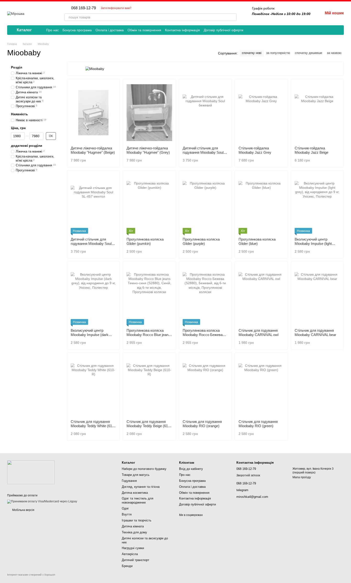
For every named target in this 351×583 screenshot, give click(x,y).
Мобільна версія (22, 510)
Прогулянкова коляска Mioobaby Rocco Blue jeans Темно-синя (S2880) (148, 334)
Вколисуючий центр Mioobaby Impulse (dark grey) (89, 334)
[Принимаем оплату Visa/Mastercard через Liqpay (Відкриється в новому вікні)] (42, 501)
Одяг (125, 508)
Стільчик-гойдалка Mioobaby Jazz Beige (311, 150)
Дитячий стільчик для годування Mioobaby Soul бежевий (203, 152)
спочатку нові (251, 53)
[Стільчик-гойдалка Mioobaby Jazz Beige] (317, 112)
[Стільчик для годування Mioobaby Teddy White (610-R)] (93, 386)
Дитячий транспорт (135, 560)
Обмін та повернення (144, 30)
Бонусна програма (77, 30)
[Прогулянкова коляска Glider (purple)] (205, 204)
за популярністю (278, 53)
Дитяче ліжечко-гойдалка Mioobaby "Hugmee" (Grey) (148, 150)
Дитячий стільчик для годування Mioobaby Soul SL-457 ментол (91, 243)
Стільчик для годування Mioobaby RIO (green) (258, 424)
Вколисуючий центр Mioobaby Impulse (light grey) (313, 243)
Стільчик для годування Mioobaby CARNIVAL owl (258, 332)
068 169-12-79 (83, 8)
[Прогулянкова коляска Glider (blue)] (261, 204)
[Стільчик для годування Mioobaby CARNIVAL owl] (261, 295)
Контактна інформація (182, 30)
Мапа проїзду (301, 477)
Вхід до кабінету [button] (191, 469)
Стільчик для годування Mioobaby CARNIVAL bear (315, 332)
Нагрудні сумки (133, 548)
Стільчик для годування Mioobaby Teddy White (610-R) (93, 426)
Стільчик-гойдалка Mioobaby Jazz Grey (255, 150)
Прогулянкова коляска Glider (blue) (257, 241)
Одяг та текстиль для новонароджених (137, 500)
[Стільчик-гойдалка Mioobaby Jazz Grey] (261, 112)
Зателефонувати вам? (116, 8)
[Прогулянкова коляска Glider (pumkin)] (149, 204)
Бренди (127, 566)
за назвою (334, 53)
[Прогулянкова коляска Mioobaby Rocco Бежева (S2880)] (205, 295)
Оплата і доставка (110, 30)
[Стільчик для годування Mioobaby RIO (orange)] (205, 386)
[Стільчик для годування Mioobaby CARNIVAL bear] (317, 295)
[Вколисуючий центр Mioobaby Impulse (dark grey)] (93, 295)
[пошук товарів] (233, 17)
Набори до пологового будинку (144, 469)
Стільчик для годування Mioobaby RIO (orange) (202, 424)
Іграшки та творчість (136, 520)
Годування (129, 481)
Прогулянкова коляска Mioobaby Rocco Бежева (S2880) (203, 334)
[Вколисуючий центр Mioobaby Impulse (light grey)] (317, 204)
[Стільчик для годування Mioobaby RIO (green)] (261, 386)
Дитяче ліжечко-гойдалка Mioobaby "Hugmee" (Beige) (93, 150)
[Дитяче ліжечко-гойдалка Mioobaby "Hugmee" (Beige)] (93, 112)
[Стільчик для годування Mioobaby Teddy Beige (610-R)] (149, 386)
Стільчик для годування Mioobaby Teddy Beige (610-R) (149, 426)
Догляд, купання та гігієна (141, 486)
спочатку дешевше (308, 53)
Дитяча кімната (133, 526)
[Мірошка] (31, 472)
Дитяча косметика (135, 492)
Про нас (52, 30)
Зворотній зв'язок (248, 475)
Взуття (127, 514)
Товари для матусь (135, 475)
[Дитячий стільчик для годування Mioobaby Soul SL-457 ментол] (93, 204)
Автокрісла (130, 554)
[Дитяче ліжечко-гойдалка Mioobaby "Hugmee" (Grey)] (149, 112)
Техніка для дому (134, 532)
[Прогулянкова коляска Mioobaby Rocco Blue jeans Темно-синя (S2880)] (149, 295)
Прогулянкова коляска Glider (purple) (201, 241)
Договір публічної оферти (223, 30)
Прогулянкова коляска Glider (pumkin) (145, 241)
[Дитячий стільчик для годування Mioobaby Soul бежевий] (205, 112)
